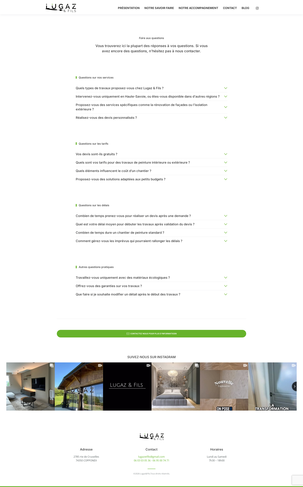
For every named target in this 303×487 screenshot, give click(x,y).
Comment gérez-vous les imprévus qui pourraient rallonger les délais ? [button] (129, 241)
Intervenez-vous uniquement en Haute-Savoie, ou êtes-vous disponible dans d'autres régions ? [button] (148, 96)
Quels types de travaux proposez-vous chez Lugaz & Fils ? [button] (120, 88)
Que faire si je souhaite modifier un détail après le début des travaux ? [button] (128, 294)
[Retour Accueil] (61, 8)
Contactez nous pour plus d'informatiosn (153, 333)
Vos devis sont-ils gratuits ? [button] (96, 154)
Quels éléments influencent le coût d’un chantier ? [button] (113, 171)
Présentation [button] (129, 8)
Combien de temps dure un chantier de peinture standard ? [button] (120, 232)
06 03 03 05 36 (142, 460)
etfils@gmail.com (155, 456)
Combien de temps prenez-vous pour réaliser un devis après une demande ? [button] (133, 216)
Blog (245, 8)
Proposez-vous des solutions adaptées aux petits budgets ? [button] (121, 179)
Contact (230, 8)
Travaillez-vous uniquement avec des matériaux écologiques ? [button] (123, 278)
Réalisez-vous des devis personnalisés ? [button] (106, 118)
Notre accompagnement (198, 8)
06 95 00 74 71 (161, 460)
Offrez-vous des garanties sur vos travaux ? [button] (109, 286)
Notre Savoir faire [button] (159, 8)
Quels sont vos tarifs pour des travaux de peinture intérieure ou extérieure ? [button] (133, 162)
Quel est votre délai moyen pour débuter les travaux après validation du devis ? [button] (135, 224)
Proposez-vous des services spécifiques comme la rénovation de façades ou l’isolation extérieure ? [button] (141, 107)
